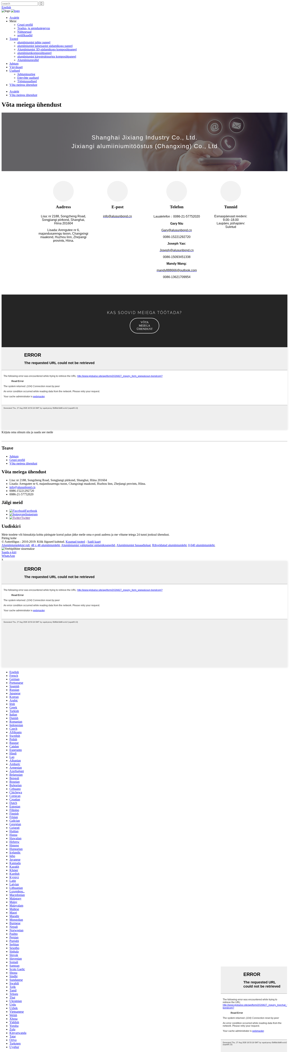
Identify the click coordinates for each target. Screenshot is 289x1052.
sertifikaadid (24, 35)
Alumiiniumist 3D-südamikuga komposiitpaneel (47, 49)
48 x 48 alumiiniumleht (45, 545)
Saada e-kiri (9, 552)
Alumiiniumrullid (28, 60)
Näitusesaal (24, 31)
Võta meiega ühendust (23, 84)
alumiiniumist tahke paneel (33, 42)
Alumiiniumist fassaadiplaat (133, 545)
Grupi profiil (25, 24)
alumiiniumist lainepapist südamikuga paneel (45, 46)
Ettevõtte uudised (28, 77)
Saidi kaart (94, 541)
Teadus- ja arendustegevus (33, 28)
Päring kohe (9, 538)
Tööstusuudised (27, 81)
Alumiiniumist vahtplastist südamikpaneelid (88, 545)
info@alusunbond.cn (22, 487)
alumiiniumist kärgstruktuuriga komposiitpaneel (46, 56)
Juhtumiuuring (26, 74)
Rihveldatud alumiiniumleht (169, 545)
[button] (144, 325)
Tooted (13, 38)
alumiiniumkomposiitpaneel (34, 53)
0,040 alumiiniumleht (201, 545)
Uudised (14, 70)
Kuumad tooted (75, 541)
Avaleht (14, 17)
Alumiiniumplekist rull (15, 545)
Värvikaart (16, 67)
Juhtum (13, 63)
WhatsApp (8, 555)
